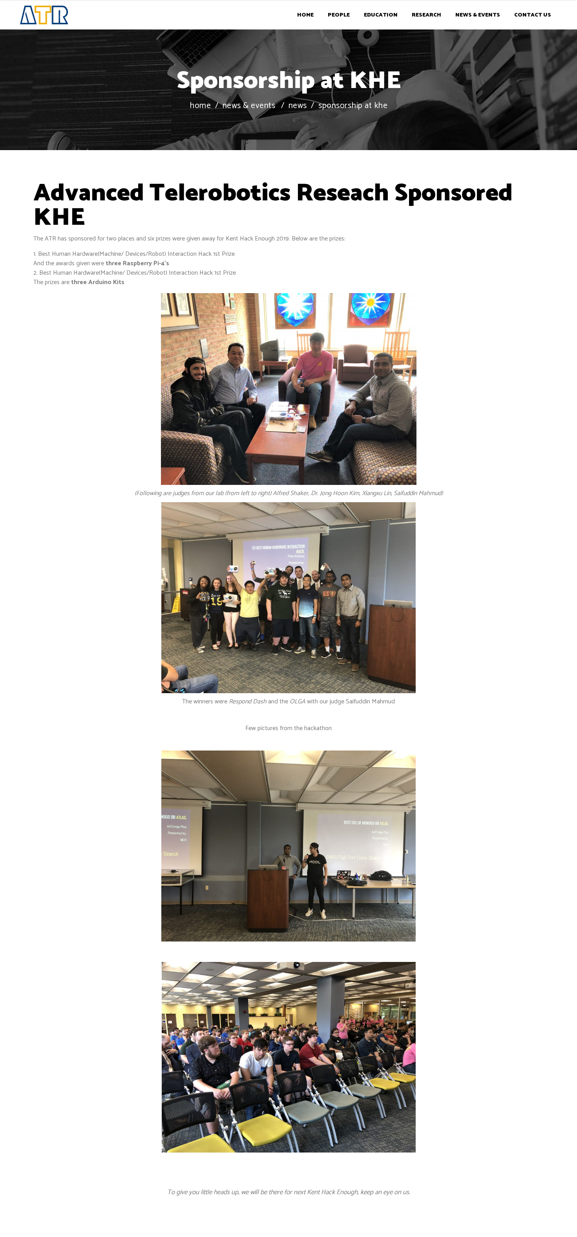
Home (200, 106)
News (297, 106)
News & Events (249, 106)
